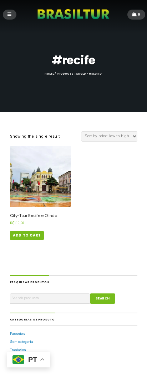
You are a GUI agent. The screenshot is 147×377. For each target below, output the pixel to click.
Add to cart (27, 235)
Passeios (17, 333)
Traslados (18, 350)
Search (103, 298)
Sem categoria (21, 342)
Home (49, 74)
